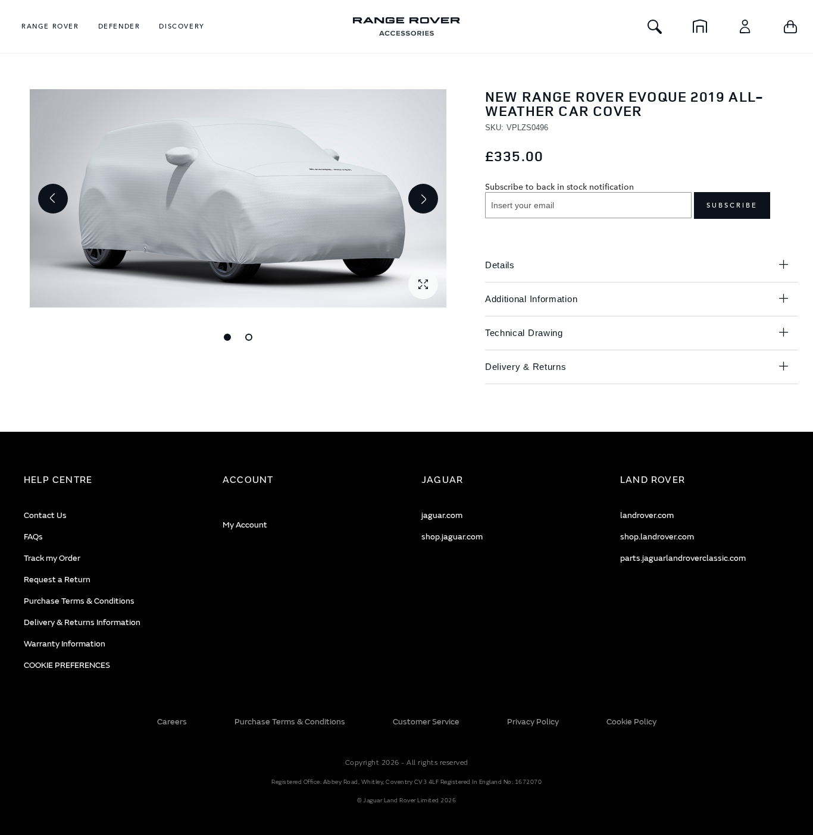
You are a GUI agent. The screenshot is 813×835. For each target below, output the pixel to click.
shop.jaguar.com (452, 537)
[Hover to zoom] (238, 198)
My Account (245, 525)
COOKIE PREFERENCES (67, 665)
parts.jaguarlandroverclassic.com (683, 558)
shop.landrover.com (657, 537)
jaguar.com (441, 515)
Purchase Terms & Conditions (79, 601)
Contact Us (45, 515)
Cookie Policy (631, 722)
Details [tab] (500, 265)
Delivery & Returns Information (82, 622)
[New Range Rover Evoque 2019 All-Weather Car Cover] (227, 337)
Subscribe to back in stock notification (559, 186)
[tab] (108, 480)
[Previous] (53, 199)
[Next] (423, 199)
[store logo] (406, 26)
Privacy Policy (533, 722)
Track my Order (52, 558)
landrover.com (647, 515)
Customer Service (426, 722)
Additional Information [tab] (531, 299)
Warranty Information (64, 644)
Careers (172, 722)
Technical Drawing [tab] (524, 333)
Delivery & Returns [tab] (526, 367)
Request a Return (57, 580)
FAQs (33, 537)
